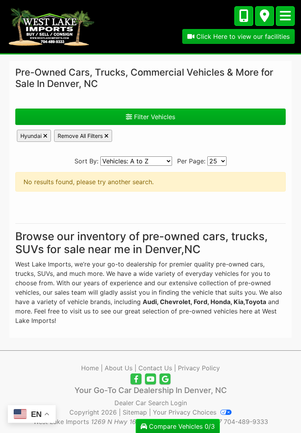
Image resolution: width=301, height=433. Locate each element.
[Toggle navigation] (285, 16)
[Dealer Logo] (51, 26)
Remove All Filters (81, 135)
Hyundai (31, 135)
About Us (118, 368)
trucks (24, 273)
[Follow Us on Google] (165, 379)
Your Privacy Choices (185, 412)
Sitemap (135, 412)
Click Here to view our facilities (242, 36)
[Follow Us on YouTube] (150, 379)
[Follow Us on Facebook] (136, 379)
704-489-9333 (246, 422)
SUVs (45, 273)
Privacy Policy (199, 368)
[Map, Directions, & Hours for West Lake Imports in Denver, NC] (264, 16)
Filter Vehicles (153, 117)
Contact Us (155, 368)
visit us (80, 311)
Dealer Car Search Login (150, 403)
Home (90, 368)
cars (256, 264)
